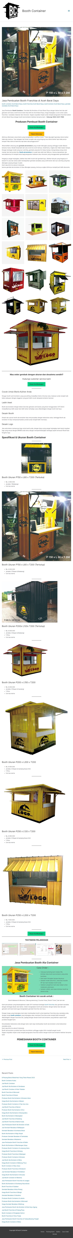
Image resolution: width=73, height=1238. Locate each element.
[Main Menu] (69, 11)
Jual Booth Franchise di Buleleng (12, 1119)
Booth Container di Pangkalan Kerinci (13, 1213)
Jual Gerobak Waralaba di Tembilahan (13, 1172)
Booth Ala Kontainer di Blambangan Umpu (14, 1145)
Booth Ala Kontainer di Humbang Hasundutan (15, 1183)
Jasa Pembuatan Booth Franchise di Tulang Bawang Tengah (20, 1219)
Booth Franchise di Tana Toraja (11, 1216)
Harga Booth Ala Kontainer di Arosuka (13, 1175)
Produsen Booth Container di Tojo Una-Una (15, 1104)
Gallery (58, 1231)
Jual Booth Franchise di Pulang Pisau (13, 1210)
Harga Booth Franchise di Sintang (12, 1151)
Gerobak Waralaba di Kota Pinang (12, 1189)
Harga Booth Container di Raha (11, 1222)
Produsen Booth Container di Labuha (13, 1198)
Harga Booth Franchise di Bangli (11, 1192)
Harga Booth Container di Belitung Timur (14, 1163)
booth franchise (49, 1004)
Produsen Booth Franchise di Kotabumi (14, 1169)
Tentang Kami (50, 1231)
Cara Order (65, 1231)
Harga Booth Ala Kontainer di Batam (13, 1101)
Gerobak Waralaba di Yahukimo (11, 1195)
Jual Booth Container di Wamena (12, 1177)
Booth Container (34, 11)
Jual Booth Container (8, 1083)
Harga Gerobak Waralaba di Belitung (13, 1204)
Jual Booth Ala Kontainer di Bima (12, 1160)
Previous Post (7, 1059)
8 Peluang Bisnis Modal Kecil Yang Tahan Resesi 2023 (18, 1077)
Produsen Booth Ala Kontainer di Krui (13, 1110)
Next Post (67, 1059)
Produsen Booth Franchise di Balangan (14, 1154)
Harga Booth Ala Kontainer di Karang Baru (14, 1113)
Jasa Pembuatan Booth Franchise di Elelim (15, 1142)
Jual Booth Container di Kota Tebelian (13, 1089)
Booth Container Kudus (9, 1080)
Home (42, 1231)
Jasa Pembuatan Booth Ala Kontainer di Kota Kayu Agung (19, 1207)
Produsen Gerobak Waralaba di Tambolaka (15, 1136)
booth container (16, 1015)
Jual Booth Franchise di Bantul (11, 1107)
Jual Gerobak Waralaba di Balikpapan (13, 1127)
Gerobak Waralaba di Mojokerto (11, 1139)
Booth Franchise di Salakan (10, 1186)
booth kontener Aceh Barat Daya (54, 104)
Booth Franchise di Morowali (10, 1092)
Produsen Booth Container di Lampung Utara (15, 1148)
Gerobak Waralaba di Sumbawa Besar (13, 1130)
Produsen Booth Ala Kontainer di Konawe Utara (16, 1098)
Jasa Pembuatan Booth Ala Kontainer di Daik (15, 1124)
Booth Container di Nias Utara (11, 1166)
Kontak (55, 1234)
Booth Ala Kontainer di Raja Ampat (12, 1133)
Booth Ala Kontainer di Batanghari (12, 1116)
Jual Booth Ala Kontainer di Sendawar (13, 1086)
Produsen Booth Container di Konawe (13, 1157)
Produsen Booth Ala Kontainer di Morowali (14, 1201)
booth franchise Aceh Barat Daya (33, 104)
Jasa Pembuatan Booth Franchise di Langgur (15, 1180)
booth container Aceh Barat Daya (12, 104)
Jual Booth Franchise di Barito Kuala (13, 1121)
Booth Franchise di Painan (10, 1095)
